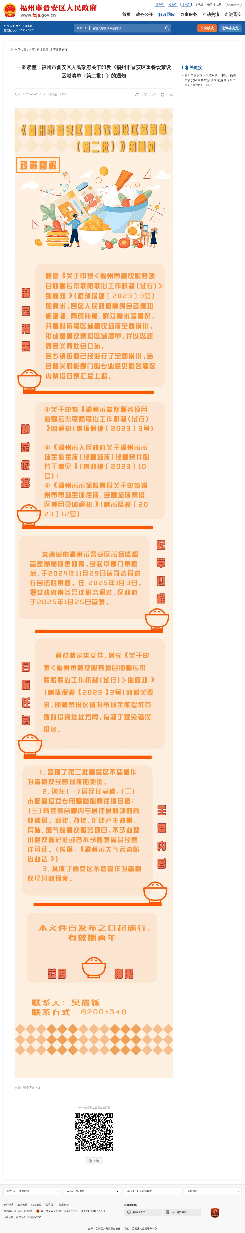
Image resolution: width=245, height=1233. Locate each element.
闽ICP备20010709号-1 (93, 1210)
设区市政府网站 (75, 1191)
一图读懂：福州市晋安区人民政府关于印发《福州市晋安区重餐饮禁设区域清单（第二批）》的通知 (94, 72)
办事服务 (188, 14)
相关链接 (193, 67)
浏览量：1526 (57, 94)
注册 (218, 4)
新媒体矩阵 (130, 1205)
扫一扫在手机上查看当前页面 (94, 1107)
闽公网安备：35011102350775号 (59, 1210)
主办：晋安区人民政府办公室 (104, 1228)
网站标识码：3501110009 (17, 1210)
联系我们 (50, 1204)
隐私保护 (64, 1204)
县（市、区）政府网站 (139, 1191)
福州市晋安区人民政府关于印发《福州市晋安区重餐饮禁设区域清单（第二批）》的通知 (210, 80)
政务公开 (144, 14)
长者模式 (207, 28)
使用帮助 (8, 1204)
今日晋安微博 (179, 1212)
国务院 (159, 4)
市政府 (186, 4)
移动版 (199, 4)
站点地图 (36, 1204)
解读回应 (166, 14)
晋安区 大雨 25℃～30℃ (18, 30)
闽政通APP (139, 1212)
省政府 (172, 4)
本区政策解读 (58, 49)
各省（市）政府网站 (18, 1191)
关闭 (96, 1160)
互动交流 (211, 14)
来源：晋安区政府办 (27, 1087)
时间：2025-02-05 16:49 (30, 94)
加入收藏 (22, 1204)
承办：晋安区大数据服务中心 (141, 1228)
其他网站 (193, 1191)
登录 (209, 4)
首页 (126, 14)
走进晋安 (233, 14)
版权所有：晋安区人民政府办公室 (22, 1217)
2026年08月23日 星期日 (18, 26)
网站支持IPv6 (233, 4)
